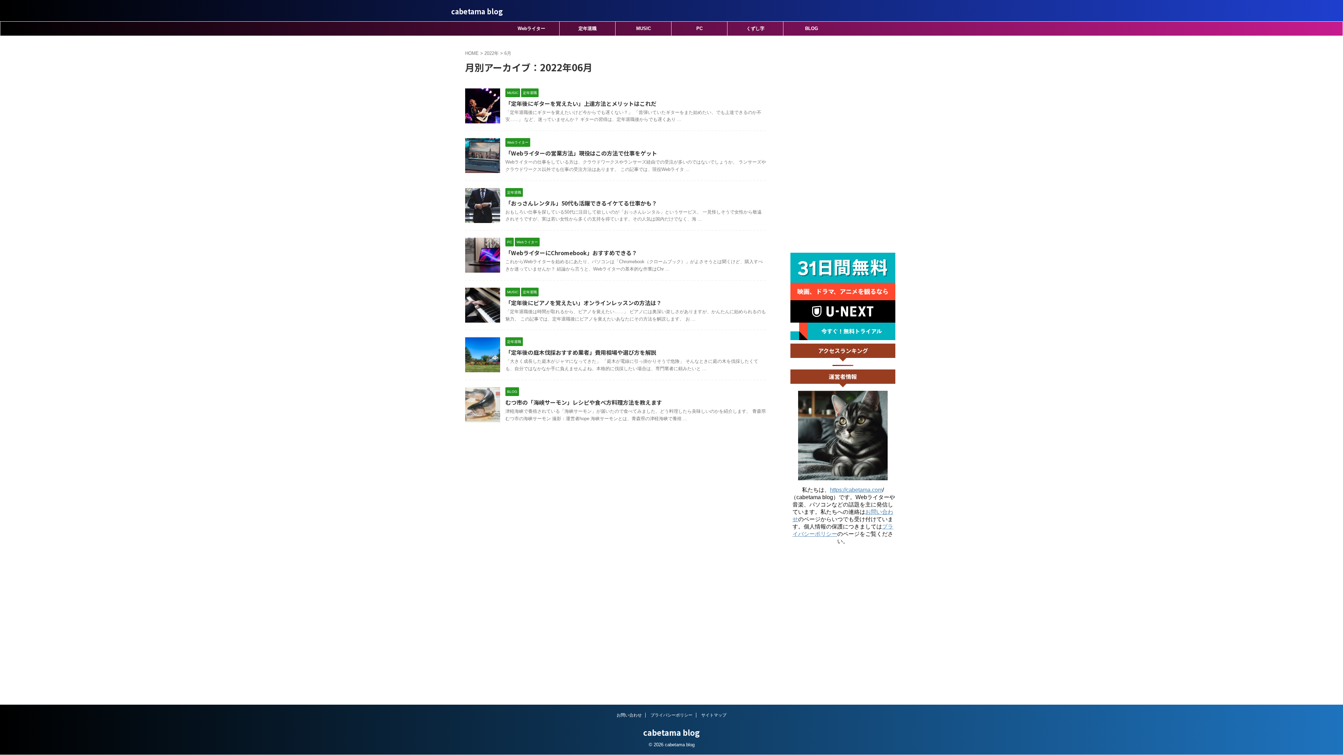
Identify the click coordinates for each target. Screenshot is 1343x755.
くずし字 (755, 28)
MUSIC (643, 28)
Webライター (531, 28)
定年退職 (587, 28)
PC (699, 28)
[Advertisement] (842, 144)
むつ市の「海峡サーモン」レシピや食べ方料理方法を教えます (583, 402)
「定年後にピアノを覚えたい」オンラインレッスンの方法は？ (583, 303)
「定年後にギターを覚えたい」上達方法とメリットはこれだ (580, 103)
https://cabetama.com (856, 490)
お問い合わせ (629, 715)
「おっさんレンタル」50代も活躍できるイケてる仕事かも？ (581, 203)
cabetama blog (477, 11)
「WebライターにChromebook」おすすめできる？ (571, 253)
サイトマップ (713, 715)
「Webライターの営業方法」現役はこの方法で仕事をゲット (581, 153)
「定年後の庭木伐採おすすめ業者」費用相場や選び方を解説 (580, 352)
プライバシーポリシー (671, 715)
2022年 (491, 53)
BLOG (811, 28)
